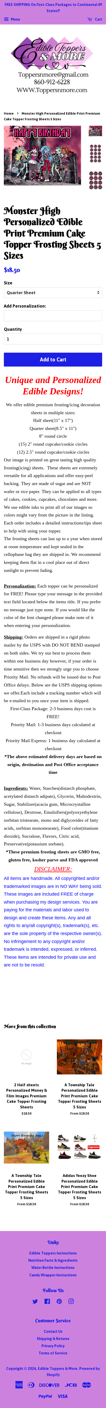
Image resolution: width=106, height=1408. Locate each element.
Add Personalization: (25, 306)
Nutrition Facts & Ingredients (53, 1260)
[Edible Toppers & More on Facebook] (47, 1302)
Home (9, 113)
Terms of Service (53, 1353)
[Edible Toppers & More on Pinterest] (59, 1302)
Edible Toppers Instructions (53, 1253)
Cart (98, 19)
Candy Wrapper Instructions (53, 1275)
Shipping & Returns (53, 1339)
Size (8, 282)
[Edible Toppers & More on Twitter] (35, 1302)
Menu (15, 19)
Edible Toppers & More (57, 1369)
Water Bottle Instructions (53, 1268)
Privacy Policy (53, 1346)
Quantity (13, 329)
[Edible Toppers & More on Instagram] (71, 1302)
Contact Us (53, 1331)
